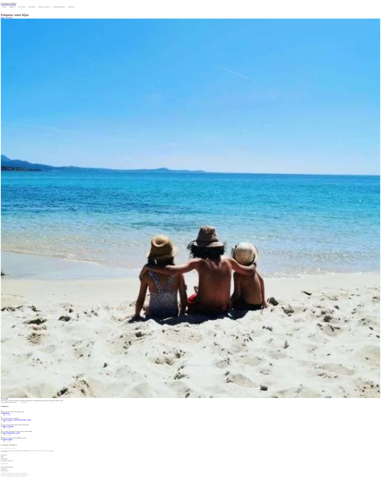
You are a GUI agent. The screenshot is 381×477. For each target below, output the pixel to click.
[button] (190, 2)
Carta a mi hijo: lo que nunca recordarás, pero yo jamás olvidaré (16, 431)
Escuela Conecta (7, 460)
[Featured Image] (190, 208)
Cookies (24, 476)
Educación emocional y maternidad (8, 5)
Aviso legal (17, 476)
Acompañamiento (7, 467)
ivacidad (11, 476)
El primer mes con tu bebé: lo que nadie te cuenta (12, 411)
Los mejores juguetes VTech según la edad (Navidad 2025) (15, 424)
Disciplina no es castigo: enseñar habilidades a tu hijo (13, 437)
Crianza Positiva (8, 3)
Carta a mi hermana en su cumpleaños (10, 418)
